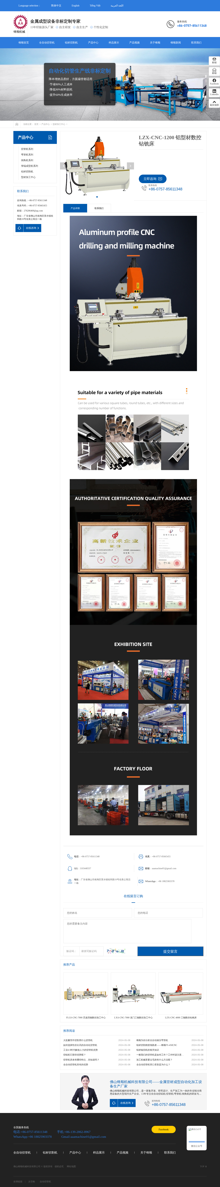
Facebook (164, 1129)
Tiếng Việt (95, 5)
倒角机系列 (27, 160)
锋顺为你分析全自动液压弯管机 (152, 1040)
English (75, 5)
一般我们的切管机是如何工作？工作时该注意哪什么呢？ (160, 1055)
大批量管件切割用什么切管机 (78, 1040)
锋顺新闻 (176, 42)
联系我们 (196, 42)
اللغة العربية (117, 5)
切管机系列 (27, 149)
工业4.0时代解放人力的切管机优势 (80, 1050)
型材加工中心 (59, 124)
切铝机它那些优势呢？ (74, 1055)
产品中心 (93, 42)
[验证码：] (114, 951)
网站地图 (71, 1166)
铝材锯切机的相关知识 (147, 1050)
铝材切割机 (71, 42)
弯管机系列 (27, 154)
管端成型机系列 (29, 166)
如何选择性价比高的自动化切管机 (80, 1045)
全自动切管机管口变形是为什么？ (153, 1064)
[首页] (16, 124)
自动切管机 (45, 1181)
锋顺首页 (24, 42)
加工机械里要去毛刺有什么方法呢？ (154, 1060)
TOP (202, 1166)
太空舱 (31, 1181)
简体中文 (56, 5)
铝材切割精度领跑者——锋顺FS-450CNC (156, 1045)
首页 (36, 124)
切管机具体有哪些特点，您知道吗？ (81, 1060)
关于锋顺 (155, 42)
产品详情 (75, 208)
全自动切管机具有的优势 (75, 1064)
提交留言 (170, 951)
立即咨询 (149, 179)
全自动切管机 (47, 42)
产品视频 (134, 42)
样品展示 (114, 42)
